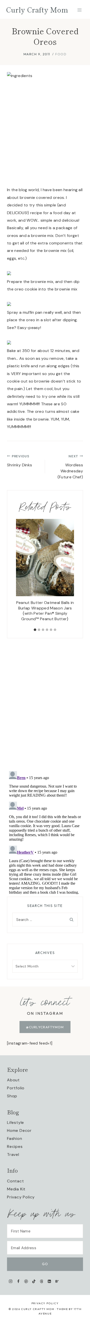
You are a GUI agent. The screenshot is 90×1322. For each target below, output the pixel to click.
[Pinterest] (26, 1281)
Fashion (14, 1138)
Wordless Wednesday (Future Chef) (70, 467)
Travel (13, 1154)
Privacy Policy (21, 1197)
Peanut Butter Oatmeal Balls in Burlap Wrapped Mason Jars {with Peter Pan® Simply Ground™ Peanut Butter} (45, 610)
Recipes (15, 1146)
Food (60, 54)
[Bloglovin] (56, 1281)
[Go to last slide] (23, 572)
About (13, 1080)
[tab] (35, 629)
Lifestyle (15, 1122)
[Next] (67, 572)
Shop (12, 1096)
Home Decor (19, 1130)
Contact (15, 1181)
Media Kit (16, 1189)
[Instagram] (10, 1281)
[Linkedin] (49, 1281)
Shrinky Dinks (19, 461)
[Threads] (41, 1281)
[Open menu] (79, 10)
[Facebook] (18, 1281)
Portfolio (15, 1088)
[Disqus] (45, 700)
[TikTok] (34, 1281)
